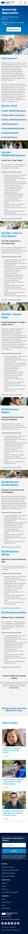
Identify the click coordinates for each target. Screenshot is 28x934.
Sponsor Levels (13, 29)
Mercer (4, 905)
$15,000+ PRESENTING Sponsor (13, 111)
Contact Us (5, 889)
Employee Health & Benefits (10, 870)
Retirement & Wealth (8, 876)
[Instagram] (5, 923)
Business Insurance (7, 867)
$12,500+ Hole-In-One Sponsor (13, 115)
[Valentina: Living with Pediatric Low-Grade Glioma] (14, 737)
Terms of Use (5, 927)
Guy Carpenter (6, 902)
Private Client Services (8, 873)
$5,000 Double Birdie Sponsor (12, 128)
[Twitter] (8, 923)
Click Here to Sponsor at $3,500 (11, 608)
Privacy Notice (12, 927)
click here (14, 101)
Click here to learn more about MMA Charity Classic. (14, 709)
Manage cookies (14, 687)
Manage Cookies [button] (17, 930)
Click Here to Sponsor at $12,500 (11, 300)
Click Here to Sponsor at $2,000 (11, 667)
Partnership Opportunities (10, 892)
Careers (4, 886)
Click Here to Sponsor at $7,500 (11, 467)
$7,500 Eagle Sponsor (9, 124)
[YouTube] (15, 923)
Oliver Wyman (6, 908)
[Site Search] (21, 2)
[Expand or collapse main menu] (25, 2)
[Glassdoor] (2, 923)
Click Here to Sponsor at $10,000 (11, 395)
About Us (4, 883)
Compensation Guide (6, 930)
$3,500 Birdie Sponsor (9, 133)
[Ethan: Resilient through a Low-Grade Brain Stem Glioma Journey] (14, 769)
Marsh (4, 899)
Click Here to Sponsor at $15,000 (11, 218)
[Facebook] (12, 923)
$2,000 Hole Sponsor (9, 137)
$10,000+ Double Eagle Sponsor (13, 119)
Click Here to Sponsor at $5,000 (11, 547)
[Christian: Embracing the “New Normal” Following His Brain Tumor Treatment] (14, 800)
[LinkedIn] (18, 923)
